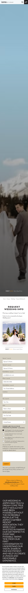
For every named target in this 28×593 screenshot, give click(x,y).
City (3, 398)
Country (4, 418)
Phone (4, 378)
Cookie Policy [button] (11, 577)
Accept (14, 583)
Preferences (14, 589)
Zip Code (5, 412)
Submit (6, 464)
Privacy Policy (12, 469)
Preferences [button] (20, 579)
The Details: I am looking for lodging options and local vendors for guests (14, 442)
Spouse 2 (5, 365)
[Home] (7, 2)
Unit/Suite (5, 392)
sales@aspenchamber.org (12, 482)
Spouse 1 (5, 358)
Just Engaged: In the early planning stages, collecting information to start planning (14, 431)
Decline (14, 586)
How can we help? (7, 444)
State (4, 405)
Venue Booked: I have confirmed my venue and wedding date (14, 438)
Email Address (6, 371)
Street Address (6, 385)
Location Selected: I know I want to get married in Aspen (13, 434)
